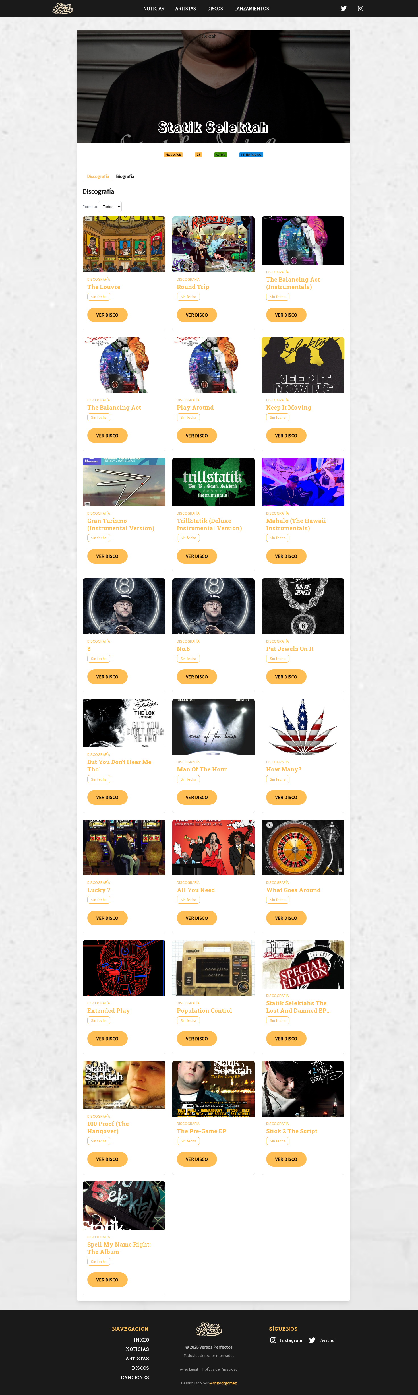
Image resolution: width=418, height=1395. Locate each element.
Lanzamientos (251, 8)
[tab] (98, 176)
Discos (215, 8)
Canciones (135, 1377)
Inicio (141, 1340)
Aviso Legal (189, 1369)
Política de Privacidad (220, 1369)
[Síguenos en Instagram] (361, 8)
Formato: (90, 206)
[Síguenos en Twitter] (344, 8)
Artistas (185, 8)
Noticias (153, 8)
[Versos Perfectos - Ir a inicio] (62, 8)
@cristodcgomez (223, 1383)
